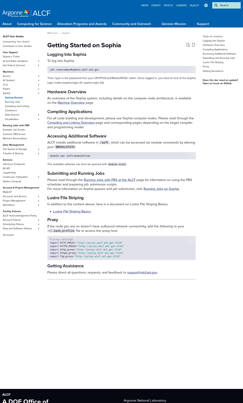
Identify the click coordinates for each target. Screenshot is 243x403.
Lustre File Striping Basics (72, 211)
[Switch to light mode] (206, 5)
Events (156, 5)
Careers (181, 5)
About (7, 24)
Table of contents (213, 36)
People (169, 5)
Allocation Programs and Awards (82, 24)
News (145, 5)
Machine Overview (71, 103)
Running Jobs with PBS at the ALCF (110, 180)
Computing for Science (34, 24)
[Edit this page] (193, 45)
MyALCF (194, 5)
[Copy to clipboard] (192, 69)
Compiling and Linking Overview (71, 123)
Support (203, 24)
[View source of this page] (188, 45)
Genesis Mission (174, 24)
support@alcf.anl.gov (142, 272)
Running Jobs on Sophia (161, 189)
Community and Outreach (131, 24)
